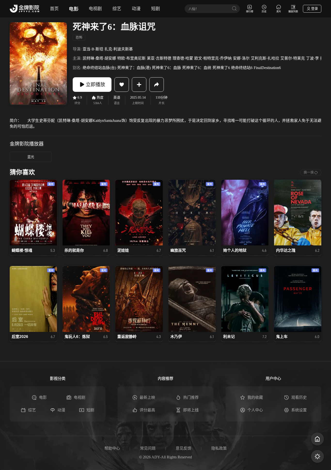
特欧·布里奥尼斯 (131, 58)
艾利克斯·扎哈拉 (265, 58)
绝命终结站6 (241, 68)
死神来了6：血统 (196, 68)
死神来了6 (221, 68)
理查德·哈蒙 (183, 58)
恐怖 (79, 37)
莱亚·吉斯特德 (159, 58)
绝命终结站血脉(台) (99, 68)
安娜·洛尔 (241, 58)
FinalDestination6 (267, 68)
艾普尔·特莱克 (292, 58)
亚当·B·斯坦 (93, 49)
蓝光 (30, 157)
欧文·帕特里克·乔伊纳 (213, 58)
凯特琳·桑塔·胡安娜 (99, 58)
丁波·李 (312, 58)
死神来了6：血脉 (166, 68)
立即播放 (95, 84)
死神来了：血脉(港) (134, 68)
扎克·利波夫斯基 (118, 49)
